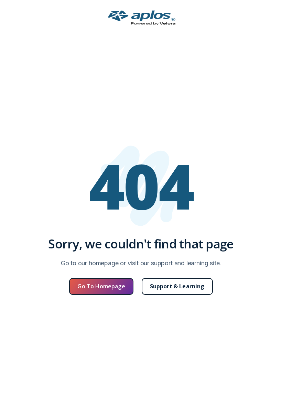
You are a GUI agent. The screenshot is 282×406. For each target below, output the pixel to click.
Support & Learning (177, 286)
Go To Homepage (101, 286)
